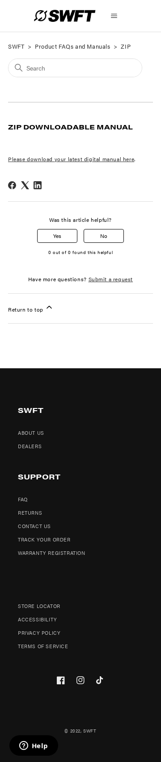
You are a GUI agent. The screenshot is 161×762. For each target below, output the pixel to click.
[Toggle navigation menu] (114, 16)
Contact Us (34, 526)
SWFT (16, 46)
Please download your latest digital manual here (71, 159)
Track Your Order (44, 539)
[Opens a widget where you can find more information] (33, 746)
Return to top (26, 309)
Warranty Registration (51, 553)
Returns (30, 512)
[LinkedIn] (38, 185)
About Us (31, 432)
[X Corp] (25, 185)
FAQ (23, 499)
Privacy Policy (39, 632)
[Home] (64, 16)
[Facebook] (12, 185)
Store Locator (39, 606)
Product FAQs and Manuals (72, 46)
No (103, 236)
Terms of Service (43, 646)
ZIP (126, 46)
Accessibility (37, 619)
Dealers (30, 446)
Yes (57, 236)
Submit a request (111, 279)
